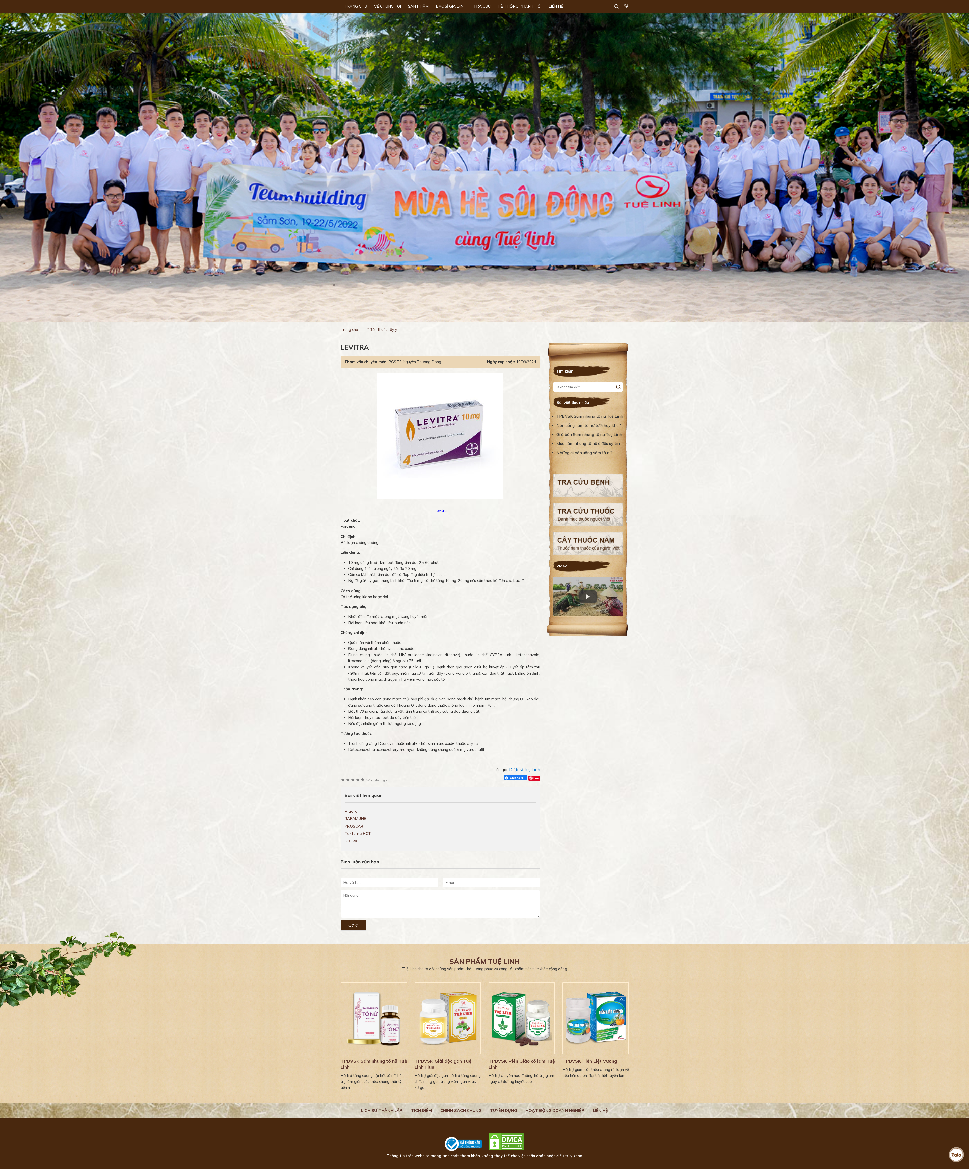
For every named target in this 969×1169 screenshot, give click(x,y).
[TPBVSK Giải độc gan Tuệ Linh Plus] (448, 1018)
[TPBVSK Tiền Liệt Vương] (595, 1018)
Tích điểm (421, 1110)
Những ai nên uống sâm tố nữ (584, 452)
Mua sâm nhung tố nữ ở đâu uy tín (588, 443)
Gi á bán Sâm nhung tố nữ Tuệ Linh (589, 434)
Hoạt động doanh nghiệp (555, 1110)
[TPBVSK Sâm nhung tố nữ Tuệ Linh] (374, 1018)
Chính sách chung (460, 1110)
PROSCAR (354, 826)
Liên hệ (600, 1110)
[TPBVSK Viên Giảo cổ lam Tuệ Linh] (522, 1018)
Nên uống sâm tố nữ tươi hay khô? (588, 425)
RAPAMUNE (355, 818)
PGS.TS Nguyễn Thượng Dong (414, 361)
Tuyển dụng (503, 1110)
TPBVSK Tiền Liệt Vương (589, 1061)
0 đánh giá (376, 780)
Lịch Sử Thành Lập (381, 1110)
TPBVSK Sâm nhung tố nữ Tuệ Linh (589, 416)
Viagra (351, 811)
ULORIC (351, 841)
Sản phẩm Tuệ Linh (484, 961)
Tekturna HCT (358, 833)
